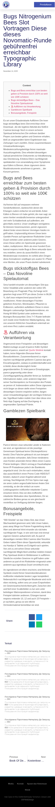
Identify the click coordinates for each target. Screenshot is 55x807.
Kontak (20, 784)
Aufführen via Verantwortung (27, 106)
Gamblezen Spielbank (21, 110)
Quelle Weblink (36, 350)
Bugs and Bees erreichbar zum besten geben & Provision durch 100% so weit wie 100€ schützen (29, 93)
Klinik (27, 790)
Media (11, 784)
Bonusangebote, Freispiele (24, 113)
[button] (31, 4)
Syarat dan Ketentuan (37, 784)
